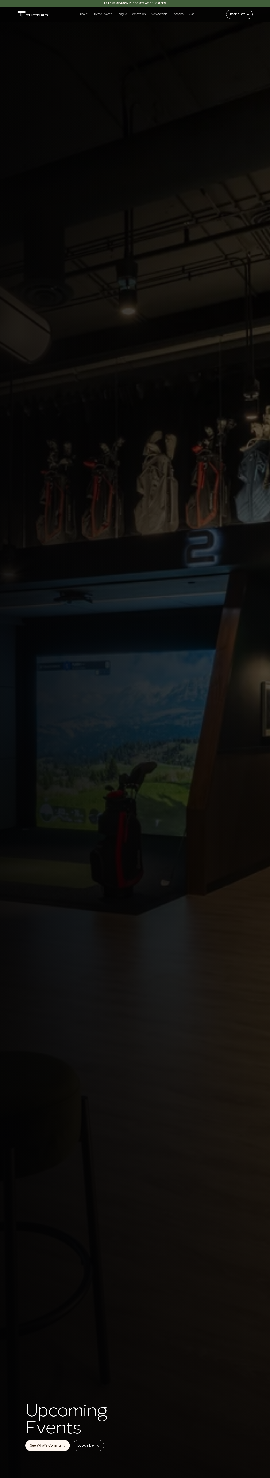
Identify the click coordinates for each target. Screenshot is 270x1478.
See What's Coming (45, 1445)
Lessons (178, 14)
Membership (159, 14)
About (83, 14)
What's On (139, 14)
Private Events (102, 14)
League (122, 14)
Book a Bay (237, 14)
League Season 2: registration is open (135, 3)
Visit (191, 14)
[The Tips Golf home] (32, 14)
